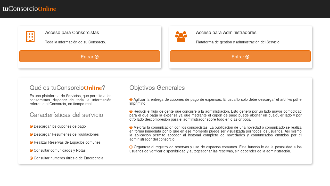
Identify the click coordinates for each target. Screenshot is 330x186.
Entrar (88, 56)
